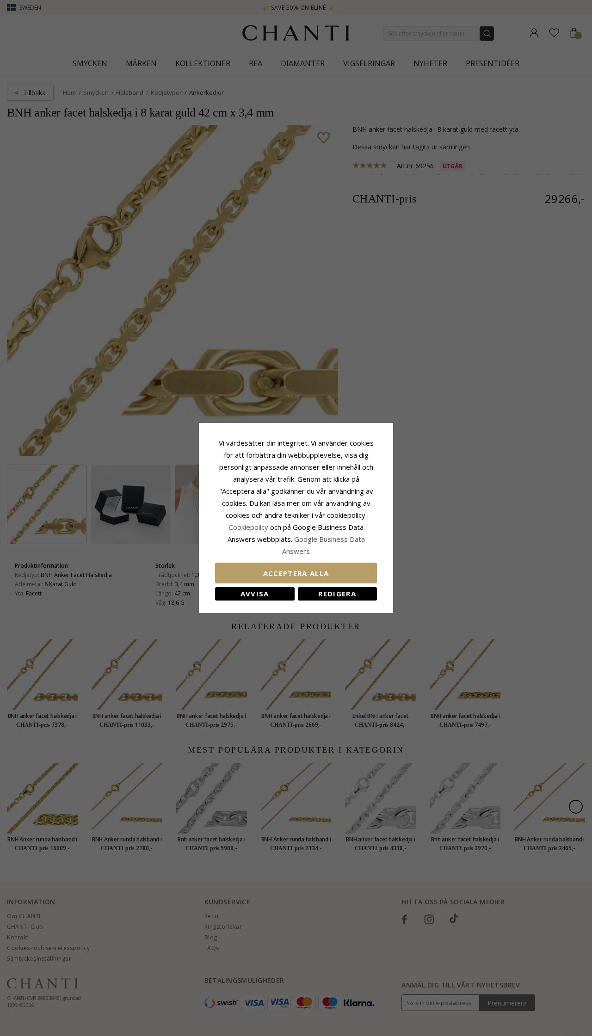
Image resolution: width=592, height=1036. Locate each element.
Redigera (337, 593)
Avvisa (254, 593)
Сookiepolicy (249, 527)
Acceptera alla (296, 573)
